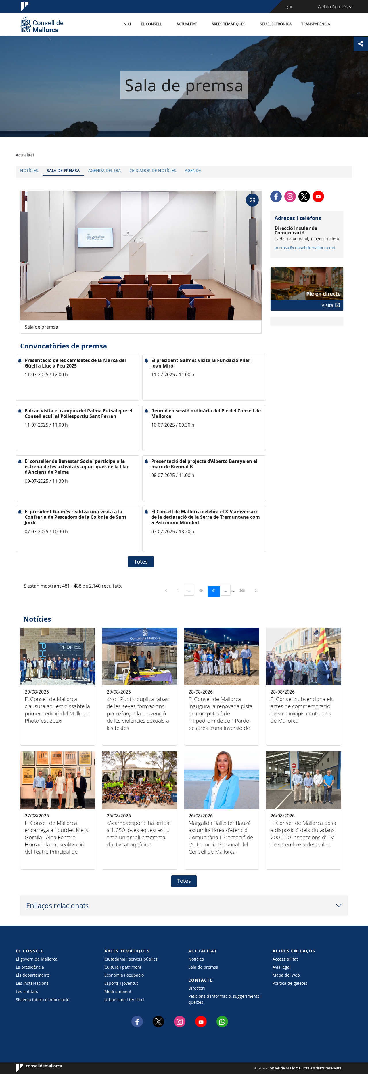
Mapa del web (286, 975)
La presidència (30, 967)
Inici (126, 24)
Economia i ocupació (124, 975)
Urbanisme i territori (124, 999)
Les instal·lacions (32, 983)
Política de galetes (290, 983)
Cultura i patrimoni (122, 967)
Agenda (193, 170)
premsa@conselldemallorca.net (305, 247)
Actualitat (187, 24)
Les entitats (27, 991)
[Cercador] (341, 24)
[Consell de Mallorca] (41, 24)
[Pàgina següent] (256, 590)
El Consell (151, 24)
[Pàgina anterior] (166, 590)
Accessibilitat (285, 959)
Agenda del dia (104, 170)
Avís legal (282, 967)
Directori (196, 988)
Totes (141, 561)
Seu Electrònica (276, 24)
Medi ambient (117, 991)
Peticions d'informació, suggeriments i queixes (225, 999)
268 (244, 590)
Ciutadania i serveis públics (131, 959)
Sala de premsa (63, 170)
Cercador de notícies (152, 170)
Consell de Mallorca (33, 1068)
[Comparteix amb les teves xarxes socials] (361, 44)
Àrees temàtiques (228, 24)
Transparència (315, 24)
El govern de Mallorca (36, 959)
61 (216, 590)
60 (203, 590)
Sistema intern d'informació (42, 999)
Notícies (29, 170)
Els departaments (33, 975)
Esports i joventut (121, 983)
